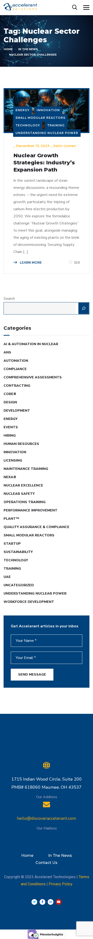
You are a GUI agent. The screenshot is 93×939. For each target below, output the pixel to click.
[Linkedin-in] (50, 902)
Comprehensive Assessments (33, 377)
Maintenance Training (26, 469)
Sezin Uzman (64, 146)
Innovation (48, 110)
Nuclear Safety (19, 493)
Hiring (10, 435)
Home (8, 49)
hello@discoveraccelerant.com (46, 818)
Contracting (17, 385)
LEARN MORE (30, 262)
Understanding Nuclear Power (47, 133)
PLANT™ (11, 518)
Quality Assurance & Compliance (36, 527)
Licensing (13, 460)
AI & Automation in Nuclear (31, 344)
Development (17, 410)
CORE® (10, 394)
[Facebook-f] (42, 902)
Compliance (15, 369)
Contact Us (46, 862)
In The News (28, 49)
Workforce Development (29, 602)
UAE (7, 577)
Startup (12, 543)
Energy (23, 110)
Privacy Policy (60, 884)
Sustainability (18, 552)
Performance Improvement (30, 510)
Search (9, 298)
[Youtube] (59, 902)
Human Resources (21, 444)
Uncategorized (19, 585)
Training (56, 125)
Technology (28, 125)
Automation (16, 360)
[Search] (83, 308)
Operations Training (25, 502)
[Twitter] (34, 902)
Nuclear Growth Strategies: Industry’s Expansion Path (44, 162)
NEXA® (10, 477)
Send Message (32, 674)
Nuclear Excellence (23, 485)
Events (11, 427)
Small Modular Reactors (40, 117)
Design (10, 402)
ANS (7, 352)
